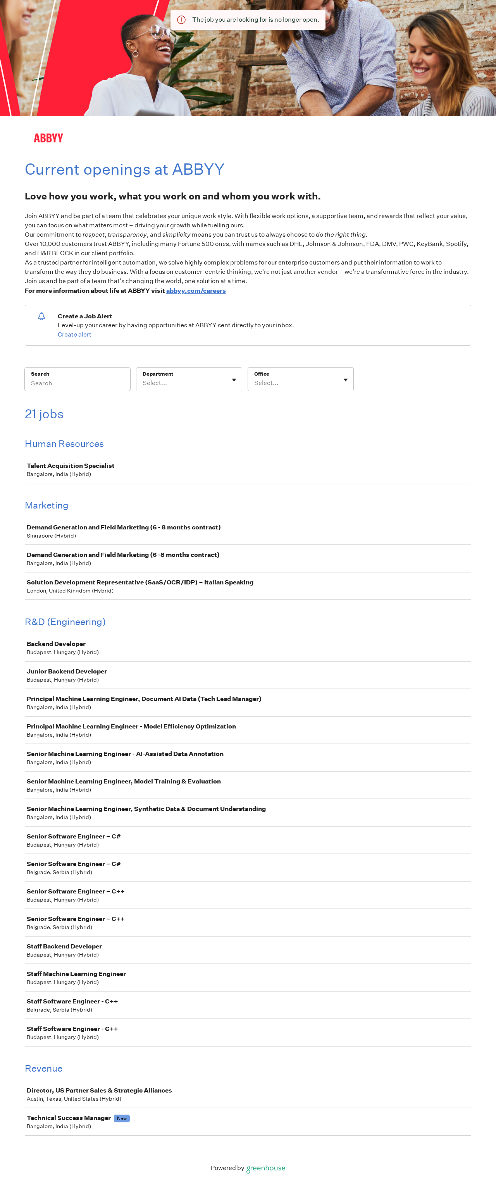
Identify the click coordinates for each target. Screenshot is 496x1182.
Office (261, 374)
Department (158, 374)
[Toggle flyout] (234, 380)
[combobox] (143, 383)
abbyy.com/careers (196, 290)
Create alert (74, 334)
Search (40, 374)
